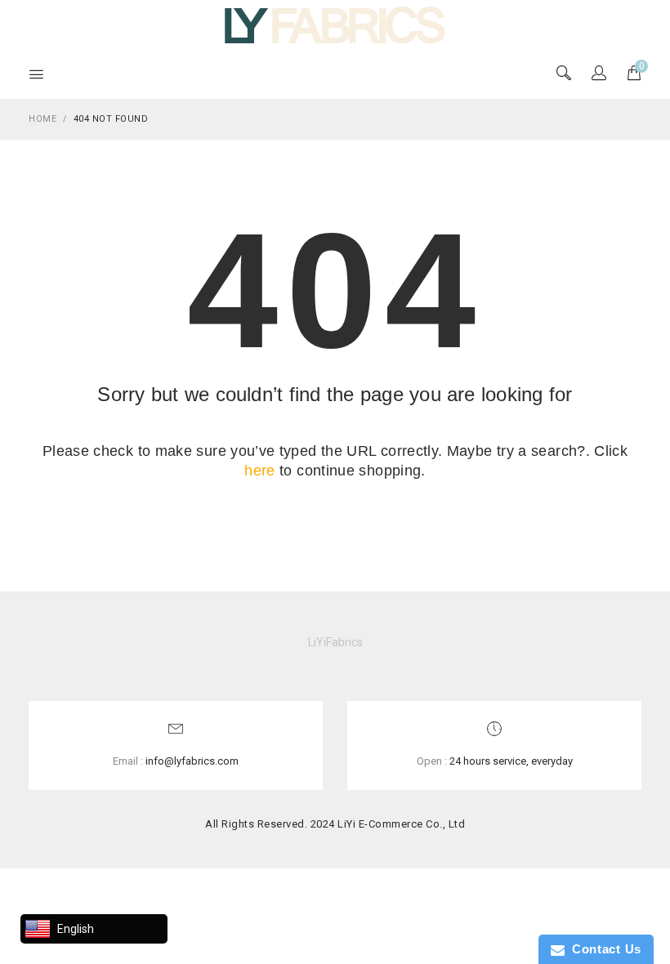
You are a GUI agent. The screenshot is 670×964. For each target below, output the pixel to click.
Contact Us (603, 949)
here (259, 470)
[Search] (599, 74)
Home (42, 119)
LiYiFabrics (335, 642)
